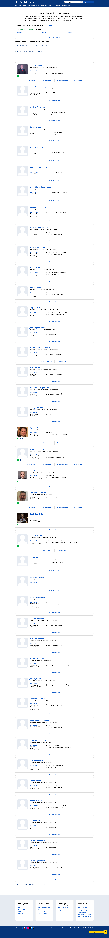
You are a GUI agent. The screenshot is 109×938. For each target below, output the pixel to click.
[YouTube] (24, 928)
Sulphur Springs (21, 909)
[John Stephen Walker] (22, 332)
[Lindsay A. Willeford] (22, 703)
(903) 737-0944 (34, 272)
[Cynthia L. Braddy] (22, 824)
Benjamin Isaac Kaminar (39, 227)
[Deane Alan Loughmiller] (22, 392)
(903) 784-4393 (34, 152)
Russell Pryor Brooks (38, 861)
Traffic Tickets (41, 911)
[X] (33, 928)
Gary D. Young (35, 287)
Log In (85, 2)
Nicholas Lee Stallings (38, 207)
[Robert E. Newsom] (22, 623)
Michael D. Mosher (37, 368)
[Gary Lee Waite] (22, 311)
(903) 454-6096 (34, 825)
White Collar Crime (42, 913)
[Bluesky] (32, 928)
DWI (38, 909)
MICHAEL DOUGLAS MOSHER (41, 348)
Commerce (20, 913)
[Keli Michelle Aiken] (22, 601)
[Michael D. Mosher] (22, 372)
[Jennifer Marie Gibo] (22, 111)
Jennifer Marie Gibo (37, 107)
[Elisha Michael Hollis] (22, 744)
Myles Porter (34, 428)
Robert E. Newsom (37, 619)
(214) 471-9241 (34, 664)
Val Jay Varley (35, 557)
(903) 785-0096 (34, 312)
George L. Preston (36, 127)
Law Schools (44, 5)
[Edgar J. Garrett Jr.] (22, 412)
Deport (44, 32)
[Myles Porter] (22, 432)
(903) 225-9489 (34, 70)
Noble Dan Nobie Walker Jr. (40, 720)
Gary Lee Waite (36, 307)
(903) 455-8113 (34, 765)
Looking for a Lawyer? (96, 932)
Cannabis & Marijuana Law (44, 907)
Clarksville (19, 917)
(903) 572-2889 (34, 540)
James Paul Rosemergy (38, 87)
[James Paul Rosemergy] (22, 91)
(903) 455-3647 (34, 866)
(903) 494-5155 (34, 805)
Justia (16, 8)
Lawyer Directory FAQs (83, 910)
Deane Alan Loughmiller (39, 388)
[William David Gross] (22, 663)
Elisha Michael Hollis (38, 740)
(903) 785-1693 (34, 132)
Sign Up (91, 2)
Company (64, 927)
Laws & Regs (51, 5)
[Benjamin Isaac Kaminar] (22, 231)
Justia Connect (51, 927)
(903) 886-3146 (34, 413)
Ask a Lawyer (26, 5)
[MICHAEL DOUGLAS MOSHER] (22, 352)
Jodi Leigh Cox (35, 679)
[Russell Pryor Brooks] (22, 865)
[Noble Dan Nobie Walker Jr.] (22, 724)
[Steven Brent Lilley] (22, 845)
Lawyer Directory (22, 8)
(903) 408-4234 (34, 582)
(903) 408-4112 (34, 704)
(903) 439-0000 (34, 519)
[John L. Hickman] (22, 69)
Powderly (70, 32)
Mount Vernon (21, 915)
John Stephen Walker (38, 328)
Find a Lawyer (18, 5)
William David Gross (37, 659)
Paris (43, 34)
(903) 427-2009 (34, 562)
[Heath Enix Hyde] (22, 518)
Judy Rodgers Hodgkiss (38, 167)
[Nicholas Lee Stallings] (22, 211)
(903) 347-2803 (34, 684)
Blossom (19, 34)
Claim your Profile (82, 912)
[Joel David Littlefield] (22, 581)
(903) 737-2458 (34, 292)
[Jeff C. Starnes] (22, 271)
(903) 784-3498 (34, 192)
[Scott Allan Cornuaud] (22, 496)
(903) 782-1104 (34, 393)
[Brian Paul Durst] (22, 784)
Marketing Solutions (67, 5)
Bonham (19, 911)
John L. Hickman (36, 65)
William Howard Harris (38, 247)
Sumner (69, 34)
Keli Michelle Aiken (37, 597)
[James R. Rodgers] (22, 151)
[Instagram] (28, 928)
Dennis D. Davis (36, 800)
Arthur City (19, 32)
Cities (50, 25)
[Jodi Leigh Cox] (22, 683)
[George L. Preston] (22, 131)
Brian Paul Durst (36, 780)
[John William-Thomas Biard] (22, 191)
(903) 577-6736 (34, 644)
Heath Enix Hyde (36, 514)
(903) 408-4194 (34, 602)
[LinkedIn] (22, 928)
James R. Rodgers (36, 147)
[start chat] (105, 932)
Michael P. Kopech (37, 639)
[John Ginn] (22, 475)
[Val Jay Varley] (22, 561)
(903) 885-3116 (34, 476)
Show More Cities (54, 37)
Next (54, 880)
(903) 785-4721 (34, 352)
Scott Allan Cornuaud (38, 492)
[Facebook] (26, 928)
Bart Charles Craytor (38, 449)
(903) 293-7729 (34, 454)
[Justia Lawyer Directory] (21, 2)
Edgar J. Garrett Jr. (37, 408)
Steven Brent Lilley (37, 841)
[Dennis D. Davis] (22, 804)
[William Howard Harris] (22, 251)
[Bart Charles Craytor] (22, 453)
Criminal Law (29, 8)
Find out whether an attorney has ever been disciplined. (63, 909)
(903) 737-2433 (34, 252)
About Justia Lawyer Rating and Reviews (84, 917)
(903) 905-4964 (34, 112)
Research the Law (35, 5)
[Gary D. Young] (22, 291)
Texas (34, 8)
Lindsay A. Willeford (37, 699)
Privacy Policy (81, 927)
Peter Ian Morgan (36, 760)
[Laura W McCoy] (22, 539)
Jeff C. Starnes (35, 267)
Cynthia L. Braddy (36, 820)
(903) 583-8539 (34, 433)
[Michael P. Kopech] (22, 643)
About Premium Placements (84, 914)
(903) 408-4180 (34, 725)
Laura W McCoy (36, 535)
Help (68, 927)
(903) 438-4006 (34, 623)
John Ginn (33, 471)
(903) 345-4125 (34, 92)
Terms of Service (73, 927)
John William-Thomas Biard (40, 187)
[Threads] (30, 928)
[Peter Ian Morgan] (22, 764)
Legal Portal (58, 927)
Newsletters (58, 5)
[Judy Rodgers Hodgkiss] (22, 171)
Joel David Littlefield (38, 577)
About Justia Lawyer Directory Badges (82, 908)
